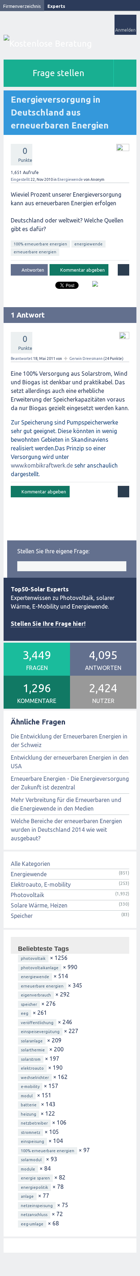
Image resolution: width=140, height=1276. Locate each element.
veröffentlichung (37, 1023)
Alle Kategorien (30, 863)
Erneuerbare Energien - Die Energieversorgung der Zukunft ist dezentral (70, 783)
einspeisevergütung (40, 1031)
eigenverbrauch (36, 995)
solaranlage (32, 1041)
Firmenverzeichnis (22, 6)
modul (27, 1096)
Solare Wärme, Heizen (39, 905)
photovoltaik (33, 958)
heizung (28, 1114)
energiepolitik (34, 1187)
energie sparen (35, 1178)
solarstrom (31, 1059)
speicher (29, 1004)
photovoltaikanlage (40, 968)
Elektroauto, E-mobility (41, 884)
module (28, 1169)
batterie (29, 1105)
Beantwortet (21, 358)
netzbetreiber (34, 1123)
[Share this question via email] (92, 286)
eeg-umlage (32, 1224)
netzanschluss (34, 1214)
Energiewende (70, 179)
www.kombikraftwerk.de (42, 465)
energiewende (88, 244)
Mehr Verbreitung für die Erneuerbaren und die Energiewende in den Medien (66, 804)
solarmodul (31, 1160)
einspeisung (32, 1141)
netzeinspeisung (37, 1206)
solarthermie (33, 1050)
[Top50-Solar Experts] (70, 43)
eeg (24, 1013)
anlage (27, 1196)
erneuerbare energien (35, 252)
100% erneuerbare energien (40, 244)
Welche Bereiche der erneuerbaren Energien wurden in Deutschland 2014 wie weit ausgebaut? (66, 829)
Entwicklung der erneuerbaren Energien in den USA (70, 761)
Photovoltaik (27, 895)
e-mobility (30, 1086)
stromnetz (30, 1132)
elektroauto (32, 1068)
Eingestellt (20, 179)
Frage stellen (58, 73)
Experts (56, 6)
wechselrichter (35, 1077)
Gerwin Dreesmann (86, 358)
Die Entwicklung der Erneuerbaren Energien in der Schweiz (69, 740)
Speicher (22, 916)
